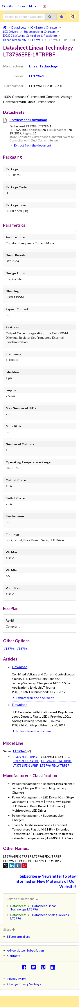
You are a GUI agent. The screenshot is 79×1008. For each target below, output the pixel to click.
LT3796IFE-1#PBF (25, 765)
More (35, 4)
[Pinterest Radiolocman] (44, 967)
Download (19, 667)
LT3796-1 (36, 76)
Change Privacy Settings (24, 984)
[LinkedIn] (11, 865)
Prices (21, 6)
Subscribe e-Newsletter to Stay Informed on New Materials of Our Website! (45, 881)
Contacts (13, 955)
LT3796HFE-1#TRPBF (56, 761)
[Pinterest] (24, 865)
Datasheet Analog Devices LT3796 (39, 916)
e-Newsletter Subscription (25, 950)
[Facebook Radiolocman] (25, 967)
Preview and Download (28, 120)
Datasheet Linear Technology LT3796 (33, 907)
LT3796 (9, 648)
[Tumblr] (18, 865)
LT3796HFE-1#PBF (26, 761)
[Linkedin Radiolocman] (54, 967)
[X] (5, 865)
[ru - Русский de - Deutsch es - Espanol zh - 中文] (46, 6)
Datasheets (18, 906)
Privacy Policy (16, 979)
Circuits (7, 6)
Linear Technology (43, 66)
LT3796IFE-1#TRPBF (54, 765)
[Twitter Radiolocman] (35, 967)
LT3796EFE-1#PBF (25, 756)
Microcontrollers (18, 936)
